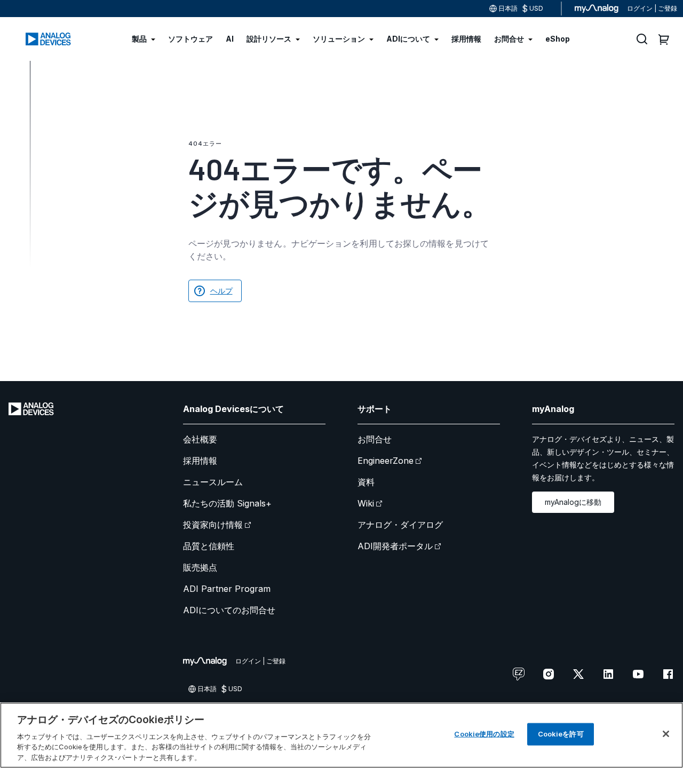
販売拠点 (200, 567)
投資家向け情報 (213, 524)
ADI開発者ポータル (395, 546)
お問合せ (375, 439)
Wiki (366, 503)
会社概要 (200, 439)
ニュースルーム (213, 482)
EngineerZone (386, 460)
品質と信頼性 (208, 546)
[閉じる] (666, 734)
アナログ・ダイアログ (400, 524)
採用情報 (200, 460)
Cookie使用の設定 (484, 734)
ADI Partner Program (227, 588)
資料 (366, 482)
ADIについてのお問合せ (229, 610)
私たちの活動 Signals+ (227, 503)
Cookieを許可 (561, 734)
